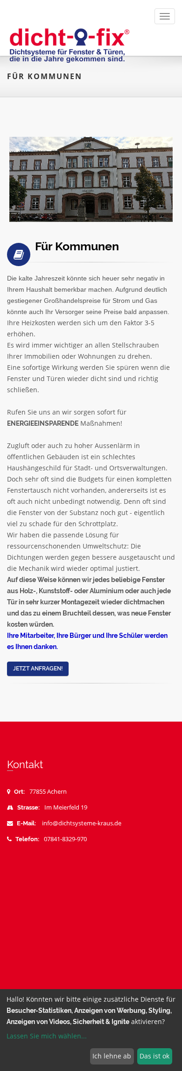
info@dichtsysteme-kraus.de (81, 823)
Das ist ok (154, 1055)
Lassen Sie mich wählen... (47, 1035)
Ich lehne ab (111, 1055)
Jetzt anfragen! (38, 668)
